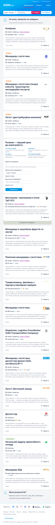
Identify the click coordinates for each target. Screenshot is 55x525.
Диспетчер (11, 414)
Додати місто (9, 185)
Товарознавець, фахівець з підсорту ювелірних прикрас (20, 283)
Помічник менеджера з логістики (23, 257)
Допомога (42, 512)
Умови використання (9, 514)
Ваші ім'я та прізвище (11, 161)
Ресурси (5, 512)
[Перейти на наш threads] (17, 506)
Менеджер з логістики (17, 56)
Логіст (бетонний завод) (18, 388)
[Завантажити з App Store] (36, 506)
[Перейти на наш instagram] (21, 506)
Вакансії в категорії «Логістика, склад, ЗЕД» (26, 495)
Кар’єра (24, 512)
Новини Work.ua (33, 512)
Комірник (10, 28)
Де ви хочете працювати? (13, 179)
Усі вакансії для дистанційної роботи (20, 498)
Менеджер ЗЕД (13, 469)
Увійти (48, 5)
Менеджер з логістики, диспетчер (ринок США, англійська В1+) (18, 361)
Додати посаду (9, 176)
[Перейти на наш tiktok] (29, 506)
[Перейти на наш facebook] (13, 506)
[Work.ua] (8, 5)
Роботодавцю (46, 1)
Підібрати (47, 12)
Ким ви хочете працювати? (13, 170)
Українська (6, 507)
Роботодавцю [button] (9, 518)
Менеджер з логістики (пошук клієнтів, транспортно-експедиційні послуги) (21, 87)
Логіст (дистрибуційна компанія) (23, 117)
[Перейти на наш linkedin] (25, 506)
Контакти (12, 512)
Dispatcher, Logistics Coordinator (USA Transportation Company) (23, 331)
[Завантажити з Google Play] (47, 506)
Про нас (18, 512)
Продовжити (14, 189)
